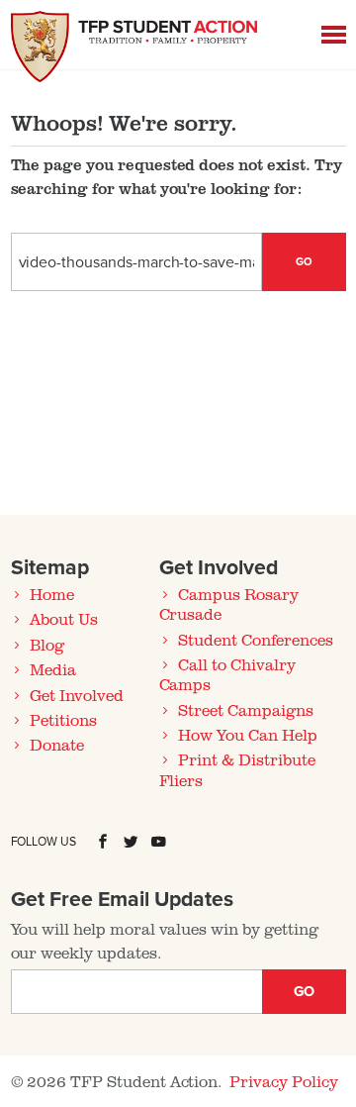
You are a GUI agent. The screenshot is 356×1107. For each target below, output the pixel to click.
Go (304, 261)
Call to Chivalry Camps (227, 674)
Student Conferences (255, 640)
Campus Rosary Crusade (229, 604)
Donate (57, 744)
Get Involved (76, 695)
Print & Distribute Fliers (237, 769)
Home (52, 594)
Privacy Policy (283, 1081)
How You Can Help (247, 735)
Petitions (63, 720)
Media (53, 669)
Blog (47, 644)
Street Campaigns (245, 710)
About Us (64, 619)
